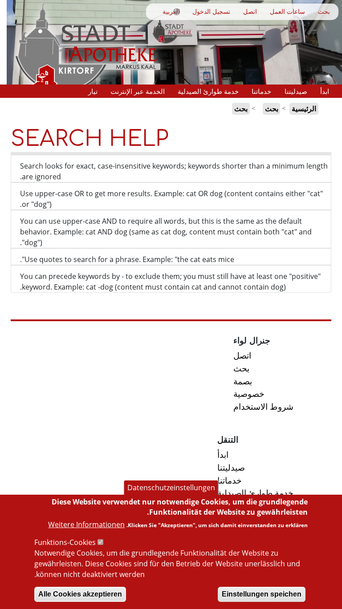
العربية (171, 11)
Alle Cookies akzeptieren (80, 594)
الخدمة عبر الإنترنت (137, 91)
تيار (93, 91)
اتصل (250, 11)
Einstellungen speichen (261, 594)
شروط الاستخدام (263, 406)
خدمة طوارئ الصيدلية (208, 91)
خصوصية (249, 393)
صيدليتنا (296, 91)
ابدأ (324, 91)
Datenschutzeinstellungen (171, 487)
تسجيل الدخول (211, 11)
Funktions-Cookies (65, 542)
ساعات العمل (287, 11)
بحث (324, 11)
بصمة (242, 381)
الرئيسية (304, 109)
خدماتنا (261, 91)
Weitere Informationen (86, 524)
